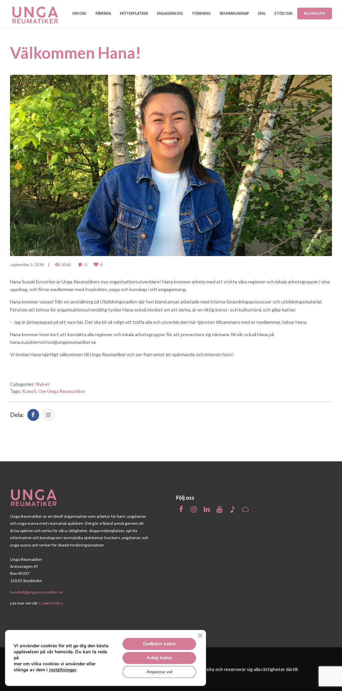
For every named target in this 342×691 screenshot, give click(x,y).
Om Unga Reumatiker (62, 391)
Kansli (29, 391)
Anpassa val (159, 672)
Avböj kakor (159, 658)
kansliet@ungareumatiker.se (36, 592)
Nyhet (42, 384)
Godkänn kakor (159, 644)
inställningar (62, 670)
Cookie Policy (51, 603)
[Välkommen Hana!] (171, 165)
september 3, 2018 (27, 264)
